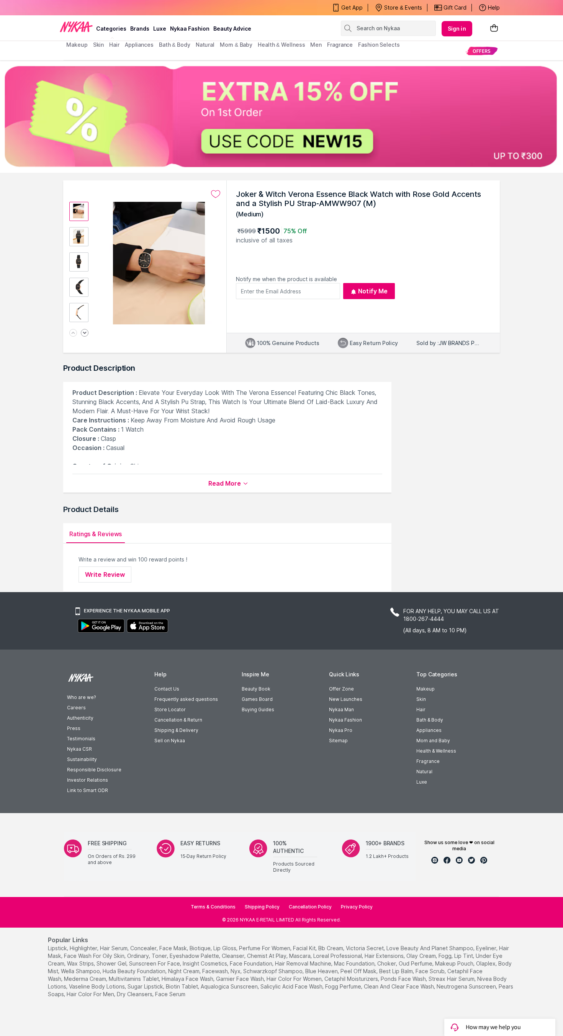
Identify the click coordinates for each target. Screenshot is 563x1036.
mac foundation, (355, 963)
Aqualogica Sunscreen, (230, 986)
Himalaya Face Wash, (188, 978)
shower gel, (112, 963)
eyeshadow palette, (195, 956)
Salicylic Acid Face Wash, (292, 986)
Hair (421, 709)
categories (111, 28)
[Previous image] (73, 333)
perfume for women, (265, 948)
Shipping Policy (262, 907)
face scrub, (431, 971)
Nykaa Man (341, 709)
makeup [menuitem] (76, 44)
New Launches (345, 699)
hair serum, (114, 948)
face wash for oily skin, (95, 956)
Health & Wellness (436, 751)
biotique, (201, 948)
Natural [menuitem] (205, 44)
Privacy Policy (357, 907)
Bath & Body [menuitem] (174, 44)
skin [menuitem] (98, 44)
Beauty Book (256, 689)
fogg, (446, 956)
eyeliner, (487, 948)
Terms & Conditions (213, 907)
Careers (76, 707)
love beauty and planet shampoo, (430, 948)
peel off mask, (359, 971)
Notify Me (373, 291)
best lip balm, (396, 971)
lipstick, (58, 948)
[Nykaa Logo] (76, 26)
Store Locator (170, 709)
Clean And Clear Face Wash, (399, 986)
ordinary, (138, 956)
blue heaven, (322, 971)
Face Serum (170, 994)
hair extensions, (385, 956)
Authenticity (80, 718)
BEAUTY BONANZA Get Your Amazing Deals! (128, 7)
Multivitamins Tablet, (134, 978)
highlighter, (84, 948)
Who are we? (81, 697)
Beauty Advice (232, 28)
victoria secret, (365, 948)
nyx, (236, 971)
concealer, (144, 948)
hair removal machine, (303, 963)
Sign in (457, 28)
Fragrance (428, 761)
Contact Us (166, 689)
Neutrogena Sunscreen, (467, 986)
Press (73, 728)
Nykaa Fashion (189, 28)
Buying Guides (258, 709)
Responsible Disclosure (94, 769)
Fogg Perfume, (343, 986)
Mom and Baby (433, 740)
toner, (160, 956)
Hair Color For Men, (91, 994)
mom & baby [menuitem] (236, 44)
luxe (159, 28)
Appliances (429, 730)
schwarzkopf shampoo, (273, 971)
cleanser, (233, 956)
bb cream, (331, 948)
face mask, (173, 948)
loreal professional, (338, 956)
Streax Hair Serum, (452, 978)
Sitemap (338, 740)
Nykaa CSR (79, 749)
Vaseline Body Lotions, (97, 986)
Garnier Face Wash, (240, 978)
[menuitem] (481, 50)
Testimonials (81, 738)
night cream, (184, 971)
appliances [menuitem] (139, 44)
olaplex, (486, 963)
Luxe (421, 782)
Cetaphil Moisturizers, (351, 978)
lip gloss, (225, 948)
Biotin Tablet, (182, 986)
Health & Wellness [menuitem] (281, 44)
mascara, (300, 956)
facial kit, (305, 948)
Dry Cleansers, (135, 994)
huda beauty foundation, (135, 971)
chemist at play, (267, 956)
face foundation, (251, 963)
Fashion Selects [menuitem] (379, 44)
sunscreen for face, (155, 963)
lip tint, (464, 956)
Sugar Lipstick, (146, 986)
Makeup (425, 689)
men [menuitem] (316, 44)
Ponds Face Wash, (404, 978)
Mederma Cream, (85, 978)
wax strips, (81, 963)
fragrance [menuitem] (340, 44)
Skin (421, 699)
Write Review (105, 574)
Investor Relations (87, 780)
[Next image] (84, 333)
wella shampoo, (81, 971)
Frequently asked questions (186, 699)
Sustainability (82, 759)
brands (139, 28)
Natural (424, 771)
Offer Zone (341, 689)
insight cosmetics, (205, 963)
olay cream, (421, 956)
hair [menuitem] (114, 44)
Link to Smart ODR (87, 790)
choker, (387, 963)
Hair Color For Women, (295, 978)
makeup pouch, (455, 963)
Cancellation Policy (310, 907)
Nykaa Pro (340, 730)
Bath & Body (429, 720)
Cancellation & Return (178, 720)
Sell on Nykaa (169, 740)
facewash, (215, 971)
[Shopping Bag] (494, 28)
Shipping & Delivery (176, 730)
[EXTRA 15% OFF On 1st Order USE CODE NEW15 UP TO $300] (281, 116)
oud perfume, (416, 963)
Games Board (257, 699)
